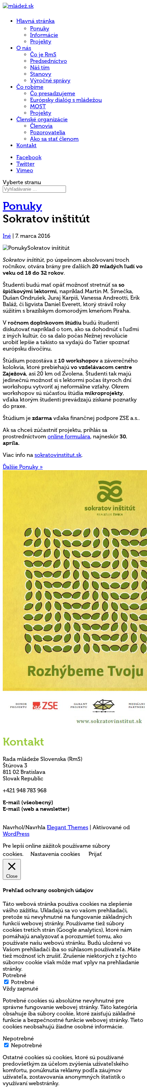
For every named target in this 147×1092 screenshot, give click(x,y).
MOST (38, 106)
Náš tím (40, 67)
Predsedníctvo (48, 61)
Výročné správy (50, 80)
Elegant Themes (67, 827)
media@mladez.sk (94, 809)
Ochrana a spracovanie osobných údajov (56, 815)
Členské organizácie (42, 119)
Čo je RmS (43, 54)
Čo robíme (29, 87)
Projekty (40, 41)
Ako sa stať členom (54, 139)
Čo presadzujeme (52, 93)
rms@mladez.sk (74, 802)
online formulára (69, 436)
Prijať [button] (95, 854)
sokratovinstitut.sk (58, 455)
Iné (7, 236)
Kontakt (26, 145)
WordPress (16, 834)
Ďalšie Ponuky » (23, 467)
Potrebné (23, 982)
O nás (23, 48)
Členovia (41, 126)
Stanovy (40, 74)
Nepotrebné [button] (18, 1038)
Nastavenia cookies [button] (55, 854)
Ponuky (39, 28)
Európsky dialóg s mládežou (66, 100)
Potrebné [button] (14, 975)
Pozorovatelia (47, 132)
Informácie (44, 35)
